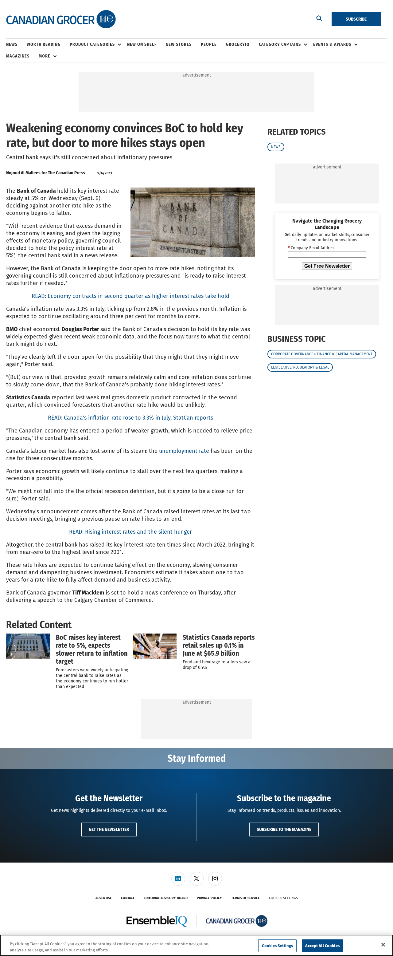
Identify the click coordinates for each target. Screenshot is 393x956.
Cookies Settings (283, 898)
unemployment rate (184, 451)
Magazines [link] (17, 56)
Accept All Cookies (322, 945)
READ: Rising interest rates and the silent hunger (130, 531)
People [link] (209, 44)
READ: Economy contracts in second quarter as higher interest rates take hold (130, 296)
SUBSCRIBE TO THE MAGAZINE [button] (284, 829)
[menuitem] (16, 44)
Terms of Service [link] (245, 898)
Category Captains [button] (280, 44)
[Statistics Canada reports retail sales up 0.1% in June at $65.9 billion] (155, 646)
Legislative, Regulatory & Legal (300, 367)
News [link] (12, 44)
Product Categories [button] (92, 44)
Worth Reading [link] (43, 44)
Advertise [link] (103, 898)
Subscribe (356, 19)
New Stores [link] (179, 44)
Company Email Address (311, 248)
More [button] (44, 56)
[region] (196, 945)
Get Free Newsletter (327, 266)
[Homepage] (61, 19)
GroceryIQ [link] (238, 44)
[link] (178, 879)
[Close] (383, 944)
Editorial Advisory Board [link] (166, 898)
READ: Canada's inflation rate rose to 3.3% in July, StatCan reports (130, 417)
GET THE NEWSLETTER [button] (109, 829)
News (276, 147)
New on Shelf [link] (142, 44)
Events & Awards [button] (332, 44)
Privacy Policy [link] (209, 898)
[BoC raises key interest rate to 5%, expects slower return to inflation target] (28, 646)
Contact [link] (127, 898)
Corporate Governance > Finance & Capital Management (321, 354)
